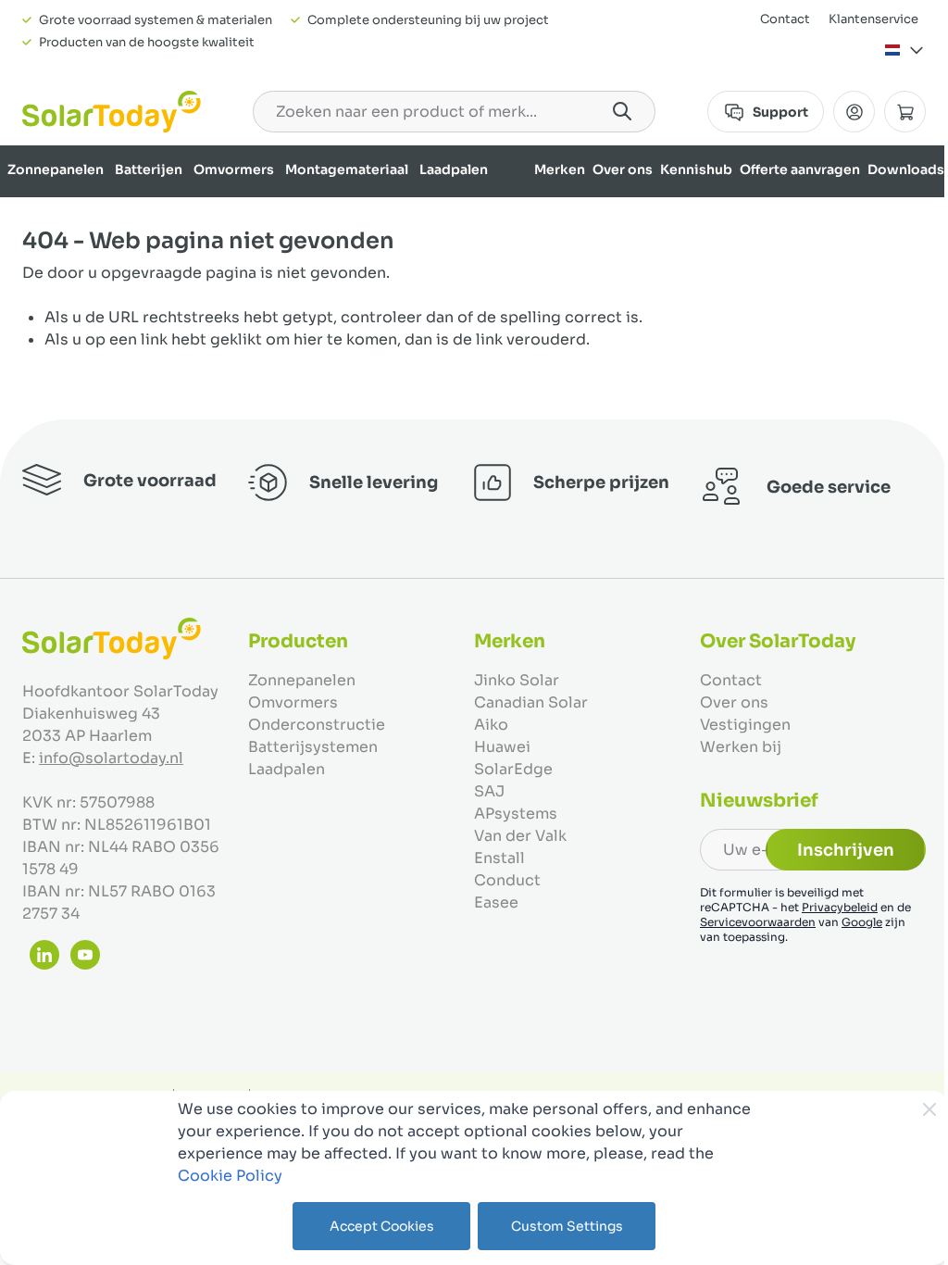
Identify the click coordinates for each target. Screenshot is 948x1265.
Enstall (499, 858)
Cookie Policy (230, 1175)
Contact (785, 19)
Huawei (502, 747)
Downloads (905, 169)
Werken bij (740, 747)
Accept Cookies (382, 1226)
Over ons (622, 169)
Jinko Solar (516, 680)
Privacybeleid (840, 907)
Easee (496, 902)
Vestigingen (745, 724)
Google (862, 922)
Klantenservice (873, 19)
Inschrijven (845, 850)
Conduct (507, 880)
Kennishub (696, 169)
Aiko (491, 724)
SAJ (489, 791)
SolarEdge (513, 769)
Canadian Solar (531, 702)
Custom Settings (567, 1226)
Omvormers (233, 169)
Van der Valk (520, 835)
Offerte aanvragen (800, 169)
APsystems (515, 813)
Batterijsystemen (313, 747)
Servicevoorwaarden (758, 922)
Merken (559, 169)
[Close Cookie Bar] (929, 1109)
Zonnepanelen (55, 169)
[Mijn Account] (854, 111)
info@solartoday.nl (111, 758)
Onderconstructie (316, 724)
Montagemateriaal (346, 169)
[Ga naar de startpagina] (111, 111)
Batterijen (148, 169)
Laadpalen (453, 169)
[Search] (622, 111)
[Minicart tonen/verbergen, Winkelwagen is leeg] (905, 111)
